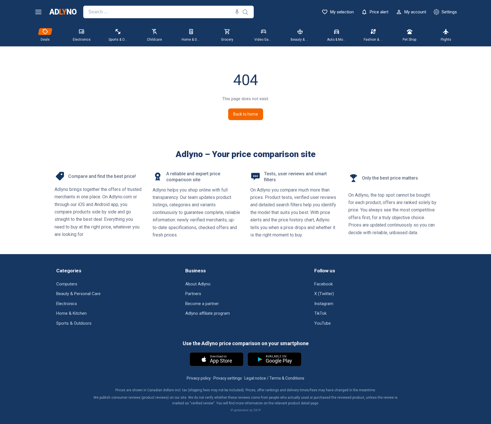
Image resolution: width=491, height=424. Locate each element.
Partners (193, 293)
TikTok (320, 313)
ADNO (62, 12)
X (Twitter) (324, 293)
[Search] (236, 12)
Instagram (323, 303)
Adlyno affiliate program (207, 313)
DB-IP (257, 410)
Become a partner (202, 303)
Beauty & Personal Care (78, 293)
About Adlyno (198, 284)
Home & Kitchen (71, 313)
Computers (66, 284)
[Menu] (38, 12)
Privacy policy (199, 378)
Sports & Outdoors (73, 323)
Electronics (66, 303)
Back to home (245, 114)
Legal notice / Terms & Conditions (274, 378)
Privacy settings (227, 378)
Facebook (323, 284)
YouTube (322, 323)
